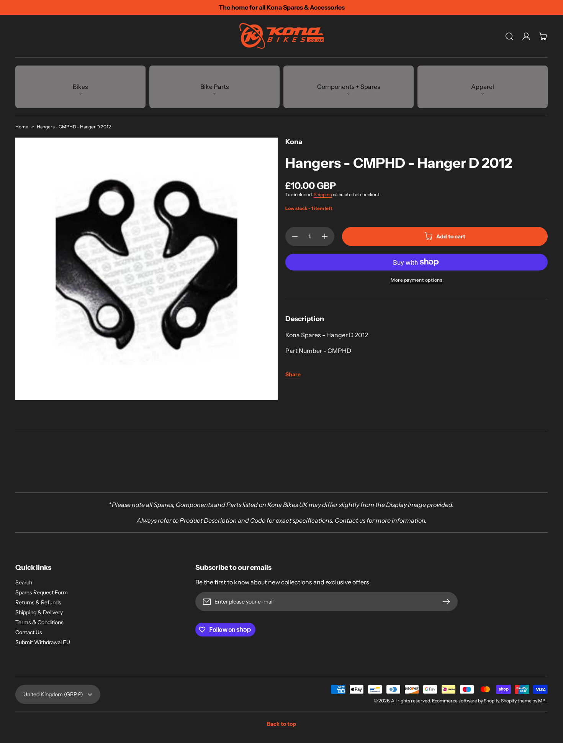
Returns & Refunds (38, 602)
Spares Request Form (41, 592)
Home (21, 127)
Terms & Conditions (39, 622)
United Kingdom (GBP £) (53, 694)
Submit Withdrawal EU (42, 642)
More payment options (416, 280)
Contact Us (28, 632)
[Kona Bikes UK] (282, 36)
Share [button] (293, 374)
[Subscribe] (448, 601)
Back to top (281, 723)
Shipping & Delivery (39, 612)
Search (23, 582)
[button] (509, 36)
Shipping (323, 194)
